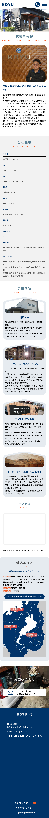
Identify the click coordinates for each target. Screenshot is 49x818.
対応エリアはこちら (21, 803)
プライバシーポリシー (24, 808)
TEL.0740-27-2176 (24, 735)
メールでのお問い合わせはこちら (26, 692)
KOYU (8, 4)
